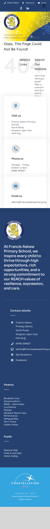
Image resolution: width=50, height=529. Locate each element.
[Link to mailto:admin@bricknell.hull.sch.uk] (16, 186)
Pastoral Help (11, 450)
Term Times (10, 421)
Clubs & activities (13, 453)
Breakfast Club (11, 398)
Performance (11, 415)
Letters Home (11, 424)
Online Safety (11, 456)
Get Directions (24, 354)
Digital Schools (25, 499)
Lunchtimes (10, 407)
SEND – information (14, 404)
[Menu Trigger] (44, 5)
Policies (8, 410)
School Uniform (12, 401)
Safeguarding (11, 418)
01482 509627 (18, 170)
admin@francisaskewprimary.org (29, 202)
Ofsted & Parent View (15, 413)
